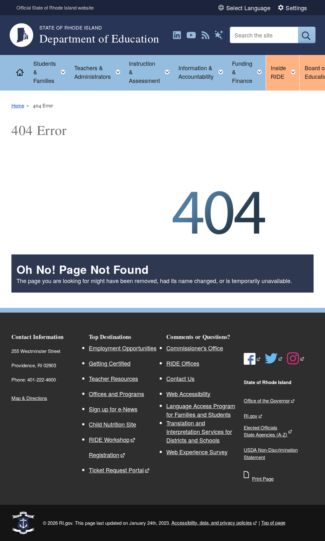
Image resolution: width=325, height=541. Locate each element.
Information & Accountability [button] (202, 72)
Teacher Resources (113, 378)
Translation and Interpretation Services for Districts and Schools (199, 431)
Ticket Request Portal (116, 470)
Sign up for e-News (113, 409)
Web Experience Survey (197, 452)
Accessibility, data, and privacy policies (211, 522)
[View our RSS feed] (205, 35)
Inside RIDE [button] (285, 72)
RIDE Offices (182, 363)
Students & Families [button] (51, 72)
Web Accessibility (188, 393)
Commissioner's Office (194, 348)
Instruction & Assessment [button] (151, 72)
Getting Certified (109, 363)
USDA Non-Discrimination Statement (271, 453)
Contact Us (180, 378)
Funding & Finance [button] (249, 72)
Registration (104, 454)
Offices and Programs (116, 393)
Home (17, 105)
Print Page (263, 478)
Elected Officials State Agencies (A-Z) (265, 431)
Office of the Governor (267, 400)
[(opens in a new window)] (177, 35)
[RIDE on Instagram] (296, 358)
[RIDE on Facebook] (252, 359)
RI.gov (250, 415)
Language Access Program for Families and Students (200, 410)
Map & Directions (29, 398)
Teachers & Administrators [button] (99, 72)
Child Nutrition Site (112, 424)
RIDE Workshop (109, 439)
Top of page (273, 522)
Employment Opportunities (122, 348)
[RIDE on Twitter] (274, 358)
